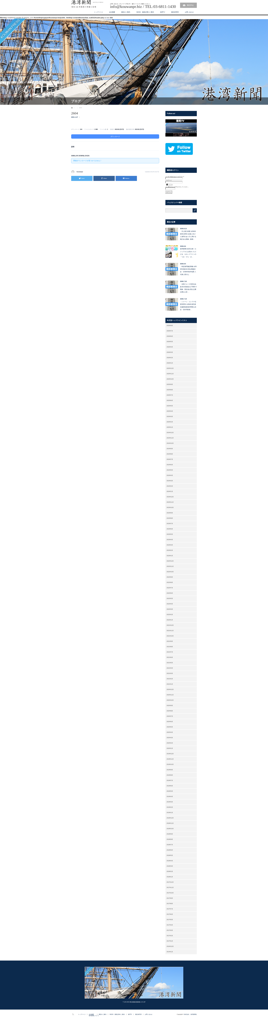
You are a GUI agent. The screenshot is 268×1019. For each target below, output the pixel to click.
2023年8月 (170, 518)
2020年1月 (170, 748)
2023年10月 (170, 507)
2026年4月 (170, 347)
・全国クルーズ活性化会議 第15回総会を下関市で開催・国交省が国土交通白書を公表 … (188, 288)
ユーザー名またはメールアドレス (174, 176)
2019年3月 (170, 802)
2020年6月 (170, 721)
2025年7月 (170, 395)
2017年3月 (170, 930)
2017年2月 (170, 935)
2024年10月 (170, 443)
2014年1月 (170, 951)
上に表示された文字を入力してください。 (177, 187)
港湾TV (162, 12)
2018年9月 (170, 834)
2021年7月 (170, 652)
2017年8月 (170, 903)
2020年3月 (170, 737)
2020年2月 (170, 743)
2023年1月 (170, 555)
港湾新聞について (94, 1015)
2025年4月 (170, 411)
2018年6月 (170, 850)
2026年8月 (170, 325)
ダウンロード (115, 136)
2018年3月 (170, 866)
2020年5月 (170, 727)
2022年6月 (170, 593)
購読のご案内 (125, 12)
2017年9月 (170, 898)
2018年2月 (170, 871)
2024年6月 (170, 464)
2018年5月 (170, 855)
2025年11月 (170, 373)
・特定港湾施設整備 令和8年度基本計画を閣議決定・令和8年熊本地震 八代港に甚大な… (188, 270)
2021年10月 (170, 636)
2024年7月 (170, 459)
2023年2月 (170, 550)
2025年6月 (170, 400)
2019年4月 (170, 796)
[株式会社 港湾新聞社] (87, 4)
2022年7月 (170, 588)
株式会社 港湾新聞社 (190, 1014)
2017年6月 (170, 914)
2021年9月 (170, 641)
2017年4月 (170, 925)
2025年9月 (170, 384)
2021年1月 (170, 684)
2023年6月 (170, 529)
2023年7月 (170, 523)
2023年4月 (170, 539)
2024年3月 (170, 480)
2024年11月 (170, 438)
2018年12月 (170, 818)
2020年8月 (170, 711)
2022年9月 (170, 577)
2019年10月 (170, 764)
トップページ (98, 12)
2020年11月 (170, 695)
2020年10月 (170, 700)
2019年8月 (170, 775)
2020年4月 (170, 732)
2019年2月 (170, 807)
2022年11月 (170, 566)
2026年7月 (170, 331)
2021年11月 (170, 630)
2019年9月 (170, 769)
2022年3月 (170, 609)
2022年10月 (170, 571)
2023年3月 (170, 545)
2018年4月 (170, 860)
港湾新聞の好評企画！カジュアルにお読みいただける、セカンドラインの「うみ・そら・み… (188, 253)
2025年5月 (170, 406)
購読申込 (190, 5)
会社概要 (112, 12)
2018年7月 (170, 844)
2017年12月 (170, 882)
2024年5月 (170, 470)
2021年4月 (170, 668)
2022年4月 (170, 604)
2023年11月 (170, 502)
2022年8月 (170, 582)
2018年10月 (170, 828)
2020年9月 (170, 705)
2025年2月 (170, 422)
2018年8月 (170, 839)
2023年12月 (170, 497)
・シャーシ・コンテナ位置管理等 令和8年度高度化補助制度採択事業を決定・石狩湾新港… (188, 305)
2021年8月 (170, 646)
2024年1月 (170, 491)
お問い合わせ (189, 12)
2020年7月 (170, 716)
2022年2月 (170, 614)
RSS (72, 1014)
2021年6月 (170, 657)
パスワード (168, 180)
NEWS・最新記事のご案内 (145, 12)
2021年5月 (170, 662)
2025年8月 (170, 389)
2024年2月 (170, 486)
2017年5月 (170, 919)
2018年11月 (170, 823)
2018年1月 (170, 877)
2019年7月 (170, 780)
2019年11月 (170, 759)
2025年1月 (170, 427)
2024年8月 (170, 454)
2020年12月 (170, 689)
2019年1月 (170, 812)
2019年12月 (170, 753)
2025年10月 (170, 379)
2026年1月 (170, 363)
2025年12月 (170, 368)
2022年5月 (170, 598)
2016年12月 (170, 946)
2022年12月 (170, 561)
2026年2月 (170, 357)
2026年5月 (170, 341)
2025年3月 (170, 416)
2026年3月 (170, 352)
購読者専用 (175, 12)
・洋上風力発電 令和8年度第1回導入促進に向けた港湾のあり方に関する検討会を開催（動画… (188, 235)
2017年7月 (170, 909)
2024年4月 (170, 475)
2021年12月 (170, 625)
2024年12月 (170, 432)
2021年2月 (170, 679)
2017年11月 (170, 887)
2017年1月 (170, 941)
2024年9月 (170, 448)
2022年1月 (170, 620)
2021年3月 (170, 673)
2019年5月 (170, 791)
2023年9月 (170, 513)
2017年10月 (170, 893)
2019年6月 (170, 786)
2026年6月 (170, 336)
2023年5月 (170, 534)
